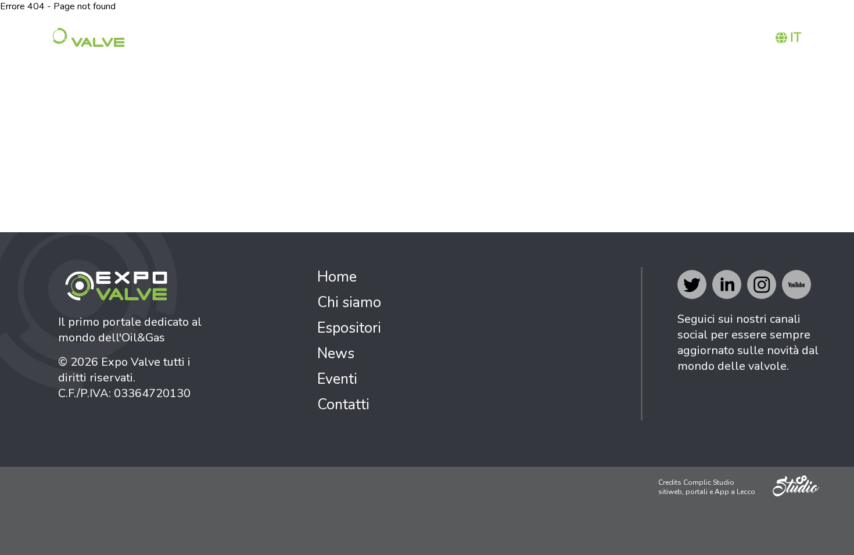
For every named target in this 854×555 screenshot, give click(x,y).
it (795, 37)
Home (422, 38)
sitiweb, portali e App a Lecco (706, 491)
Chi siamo (480, 38)
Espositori (556, 38)
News (618, 38)
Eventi (667, 38)
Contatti (726, 38)
